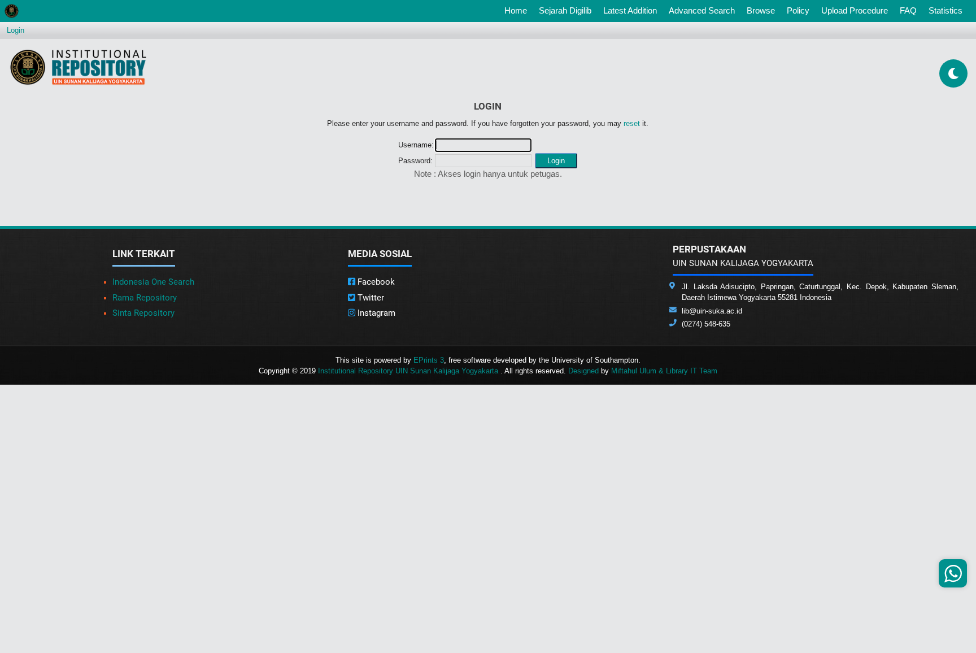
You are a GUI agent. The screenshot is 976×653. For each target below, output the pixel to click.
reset (632, 123)
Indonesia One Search (153, 282)
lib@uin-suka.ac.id (712, 311)
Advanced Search (702, 10)
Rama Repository (144, 298)
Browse (761, 10)
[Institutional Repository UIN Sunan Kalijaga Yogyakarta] (78, 67)
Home (517, 10)
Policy (798, 10)
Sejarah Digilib (565, 10)
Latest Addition (630, 10)
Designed (583, 371)
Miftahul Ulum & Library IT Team (664, 371)
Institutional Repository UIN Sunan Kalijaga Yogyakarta (409, 371)
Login (15, 30)
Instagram (375, 313)
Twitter (369, 298)
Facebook (375, 282)
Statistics (945, 10)
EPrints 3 (428, 360)
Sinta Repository (143, 313)
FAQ (908, 10)
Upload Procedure (854, 10)
